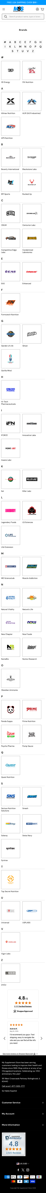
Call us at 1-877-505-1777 (13, 1086)
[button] (23, 16)
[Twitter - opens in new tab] (23, 1170)
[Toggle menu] (3, 9)
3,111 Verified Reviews (23, 1006)
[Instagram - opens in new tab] (27, 1170)
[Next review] (41, 1038)
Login (22, 2)
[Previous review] (4, 1038)
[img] (23, 1002)
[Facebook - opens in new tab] (18, 1170)
